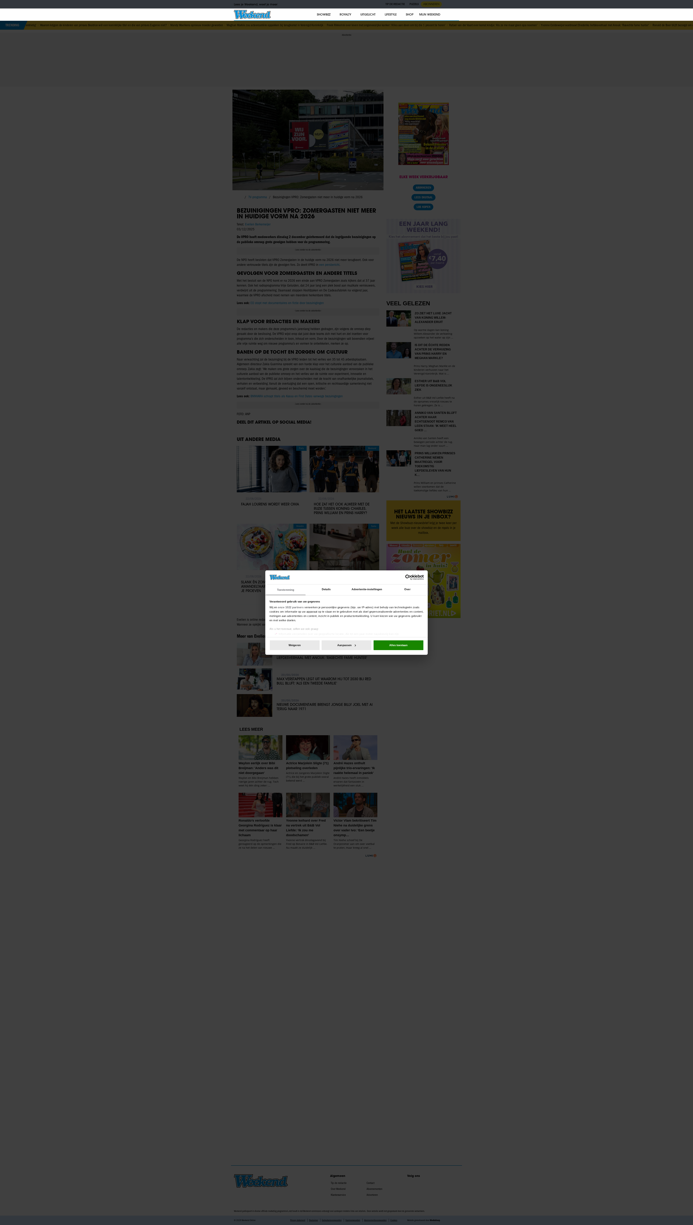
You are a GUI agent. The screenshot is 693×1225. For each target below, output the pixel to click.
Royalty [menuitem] (345, 14)
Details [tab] (326, 589)
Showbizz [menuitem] (323, 14)
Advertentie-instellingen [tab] (367, 589)
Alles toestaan (398, 645)
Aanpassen (344, 645)
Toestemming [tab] (285, 589)
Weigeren (295, 645)
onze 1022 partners (291, 607)
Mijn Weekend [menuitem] (429, 14)
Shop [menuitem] (409, 14)
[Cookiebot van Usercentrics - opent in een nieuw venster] (408, 577)
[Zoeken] (456, 14)
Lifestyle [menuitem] (391, 14)
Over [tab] (407, 589)
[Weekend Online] (252, 14)
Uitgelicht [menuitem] (368, 14)
